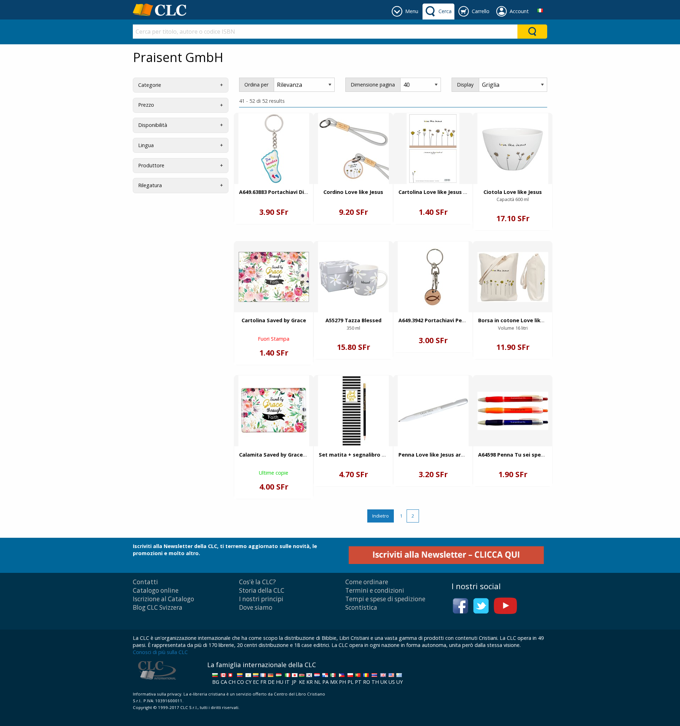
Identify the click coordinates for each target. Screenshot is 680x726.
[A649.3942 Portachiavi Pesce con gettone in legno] (433, 276)
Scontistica (361, 607)
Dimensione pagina (373, 84)
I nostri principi (261, 599)
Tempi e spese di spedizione (385, 599)
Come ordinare (366, 582)
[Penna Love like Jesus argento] (433, 410)
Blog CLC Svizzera (157, 607)
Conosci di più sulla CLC (160, 652)
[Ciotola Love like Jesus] (512, 148)
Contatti (145, 582)
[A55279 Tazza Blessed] (353, 276)
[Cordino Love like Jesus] (353, 148)
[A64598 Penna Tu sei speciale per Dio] (512, 411)
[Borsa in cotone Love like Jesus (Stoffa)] (512, 277)
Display (465, 84)
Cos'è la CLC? (257, 582)
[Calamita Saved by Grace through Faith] (273, 410)
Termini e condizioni (374, 590)
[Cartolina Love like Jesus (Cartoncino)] (433, 148)
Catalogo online (155, 590)
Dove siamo (255, 607)
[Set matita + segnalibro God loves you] (353, 410)
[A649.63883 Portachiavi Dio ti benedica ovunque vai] (273, 148)
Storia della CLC (261, 590)
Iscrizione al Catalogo (163, 599)
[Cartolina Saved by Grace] (273, 277)
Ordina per (256, 84)
